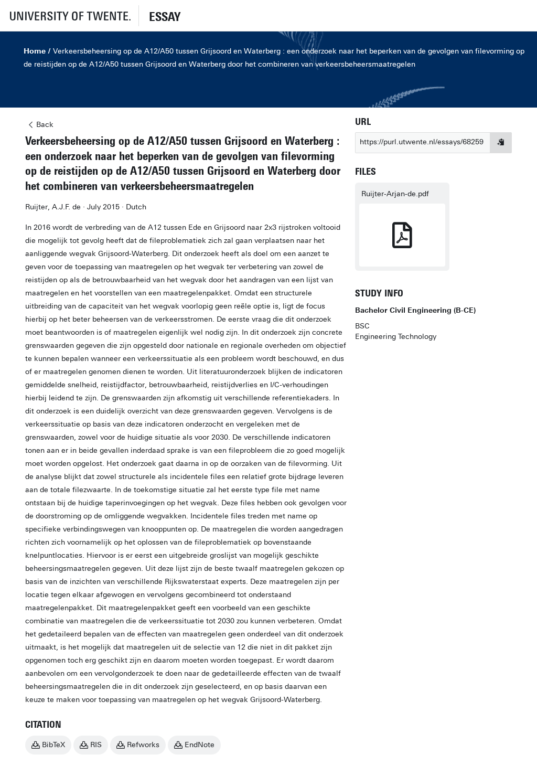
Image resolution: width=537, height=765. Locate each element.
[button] (69, 15)
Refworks (143, 744)
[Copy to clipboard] (501, 142)
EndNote (199, 744)
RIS (96, 744)
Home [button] (35, 51)
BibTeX (53, 744)
